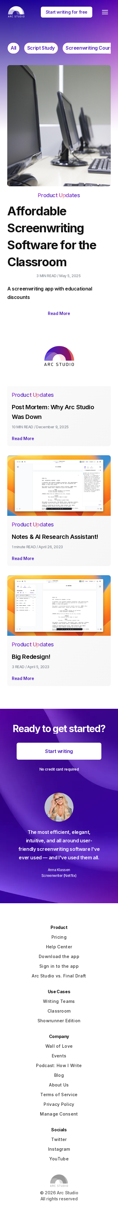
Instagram (59, 1149)
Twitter (59, 1139)
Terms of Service (58, 1094)
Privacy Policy (59, 1104)
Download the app (59, 956)
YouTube (59, 1158)
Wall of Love (59, 1046)
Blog (59, 1075)
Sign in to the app (59, 966)
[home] (15, 12)
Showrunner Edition (59, 1020)
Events (59, 1055)
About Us (59, 1084)
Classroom (59, 1010)
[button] (105, 12)
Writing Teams (59, 1001)
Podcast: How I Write (59, 1065)
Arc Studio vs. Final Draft (59, 975)
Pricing (59, 937)
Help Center (59, 946)
